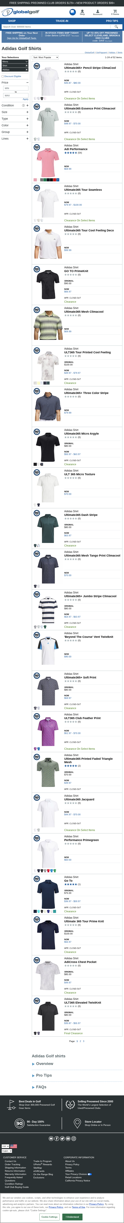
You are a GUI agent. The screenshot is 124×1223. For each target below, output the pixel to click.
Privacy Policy (72, 1164)
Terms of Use (78, 1207)
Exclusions (38, 1177)
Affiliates (69, 1171)
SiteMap (37, 1167)
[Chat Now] (72, 12)
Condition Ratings (14, 1184)
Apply (25, 99)
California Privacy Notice (77, 1180)
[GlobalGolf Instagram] (73, 1138)
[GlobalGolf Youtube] (68, 1138)
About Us (70, 1161)
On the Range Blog (43, 1174)
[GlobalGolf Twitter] (62, 1138)
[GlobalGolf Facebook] (56, 1138)
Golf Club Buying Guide (17, 1187)
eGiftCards (38, 1171)
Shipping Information (15, 1167)
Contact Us (10, 1161)
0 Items (115, 14)
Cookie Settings (49, 1217)
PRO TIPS (112, 21)
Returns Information (15, 1171)
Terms (68, 1167)
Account (97, 14)
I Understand (72, 1217)
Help (82, 14)
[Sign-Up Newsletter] (51, 1138)
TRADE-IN (62, 21)
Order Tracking (12, 1164)
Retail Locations (73, 1177)
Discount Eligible (12, 76)
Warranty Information (15, 1174)
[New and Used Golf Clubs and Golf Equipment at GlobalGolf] (21, 15)
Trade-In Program (42, 1161)
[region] (62, 1208)
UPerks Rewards (42, 1164)
